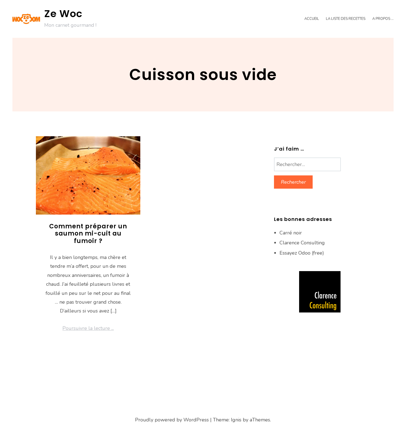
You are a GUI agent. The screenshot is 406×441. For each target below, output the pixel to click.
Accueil (311, 18)
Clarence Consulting (302, 242)
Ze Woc (63, 14)
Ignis (236, 419)
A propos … (383, 18)
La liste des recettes (345, 18)
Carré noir (291, 232)
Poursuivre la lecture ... (88, 328)
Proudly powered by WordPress (172, 419)
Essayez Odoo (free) (302, 253)
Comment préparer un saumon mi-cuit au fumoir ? (88, 233)
